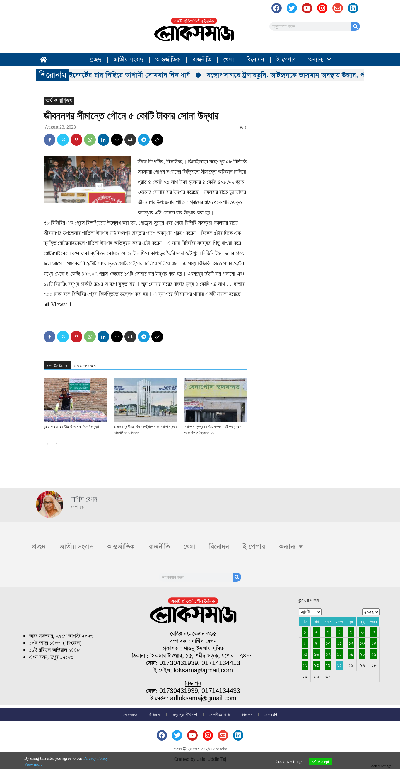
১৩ (362, 643)
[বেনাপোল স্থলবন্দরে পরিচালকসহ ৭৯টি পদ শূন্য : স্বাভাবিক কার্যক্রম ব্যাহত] (215, 400)
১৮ (339, 654)
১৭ (328, 654)
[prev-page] (47, 444)
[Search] (355, 26)
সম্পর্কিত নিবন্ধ (57, 366)
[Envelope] (337, 8)
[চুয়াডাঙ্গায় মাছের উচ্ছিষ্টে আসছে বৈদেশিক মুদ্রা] (75, 400)
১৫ (304, 654)
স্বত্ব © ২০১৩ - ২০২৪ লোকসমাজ (200, 748)
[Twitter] (63, 140)
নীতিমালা (154, 714)
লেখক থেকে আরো (86, 366)
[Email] (117, 140)
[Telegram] (144, 140)
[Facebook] (276, 8)
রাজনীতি (201, 59)
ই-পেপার (286, 59)
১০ (328, 643)
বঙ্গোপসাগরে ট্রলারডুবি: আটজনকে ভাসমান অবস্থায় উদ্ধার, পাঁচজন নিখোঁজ (294, 75)
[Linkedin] (103, 140)
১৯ (350, 654)
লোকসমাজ (130, 714)
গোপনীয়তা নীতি (219, 714)
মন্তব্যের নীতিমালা (185, 714)
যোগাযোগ (270, 714)
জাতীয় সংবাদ (128, 59)
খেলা (228, 59)
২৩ (316, 665)
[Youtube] (307, 8)
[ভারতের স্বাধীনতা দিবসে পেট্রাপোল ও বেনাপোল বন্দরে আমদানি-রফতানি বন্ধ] (145, 400)
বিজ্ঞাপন (247, 714)
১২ (350, 643)
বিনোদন (255, 59)
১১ (339, 643)
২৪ (328, 665)
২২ (304, 665)
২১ (373, 654)
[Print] (130, 140)
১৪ (373, 643)
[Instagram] (322, 8)
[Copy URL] (157, 140)
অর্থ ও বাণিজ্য (58, 100)
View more (33, 764)
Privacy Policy (95, 758)
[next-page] (56, 444)
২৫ (339, 665)
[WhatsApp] (90, 140)
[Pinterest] (76, 140)
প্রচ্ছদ (95, 59)
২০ (362, 654)
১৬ (316, 654)
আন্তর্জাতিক (167, 59)
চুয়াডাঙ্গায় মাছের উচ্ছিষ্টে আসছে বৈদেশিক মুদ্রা (71, 426)
